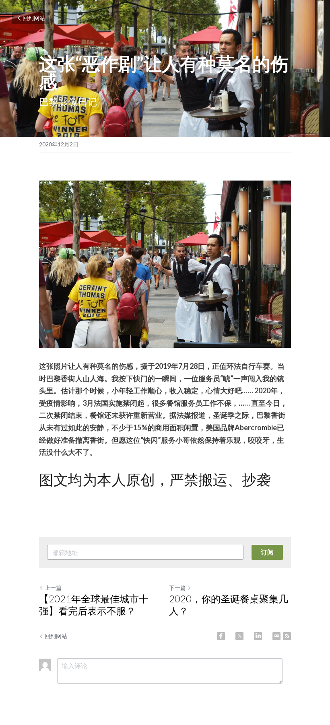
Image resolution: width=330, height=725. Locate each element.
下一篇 (177, 587)
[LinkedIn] (258, 636)
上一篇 (53, 587)
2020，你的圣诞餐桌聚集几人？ (228, 604)
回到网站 (34, 17)
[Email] (276, 636)
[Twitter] (239, 636)
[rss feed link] (287, 636)
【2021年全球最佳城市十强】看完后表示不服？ (93, 604)
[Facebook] (221, 636)
